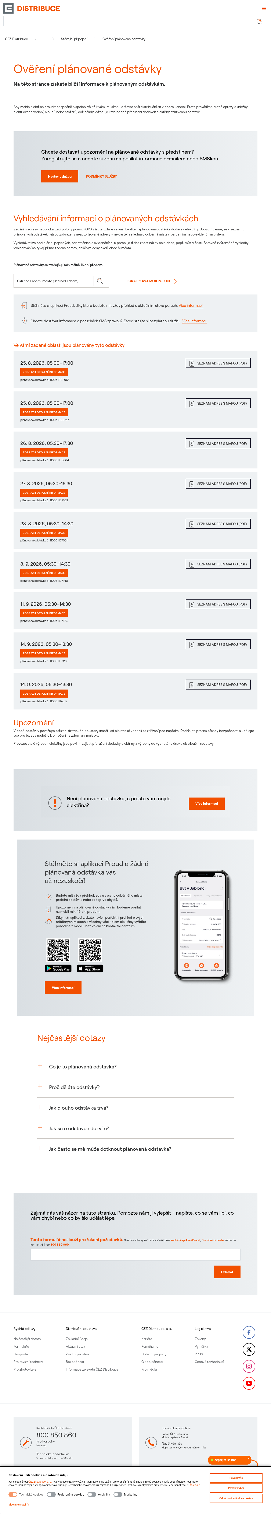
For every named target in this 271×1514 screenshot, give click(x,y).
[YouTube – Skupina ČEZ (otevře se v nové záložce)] (249, 1383)
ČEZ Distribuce (16, 39)
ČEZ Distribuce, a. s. (40, 1481)
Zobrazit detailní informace (44, 372)
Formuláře (21, 1346)
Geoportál (21, 1354)
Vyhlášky (201, 1346)
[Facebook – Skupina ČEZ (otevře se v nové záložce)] (249, 1332)
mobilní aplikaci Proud (185, 1240)
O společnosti (152, 1362)
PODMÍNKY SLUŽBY (101, 176)
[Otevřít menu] (263, 8)
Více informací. (191, 305)
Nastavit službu (60, 176)
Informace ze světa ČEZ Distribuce (92, 1369)
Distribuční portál (213, 1240)
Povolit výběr (236, 1488)
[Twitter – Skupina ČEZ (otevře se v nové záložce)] (249, 1349)
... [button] (44, 39)
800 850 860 (59, 1244)
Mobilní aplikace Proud (175, 1437)
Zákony (200, 1339)
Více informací (17, 1504)
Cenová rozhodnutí (209, 1362)
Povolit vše (236, 1477)
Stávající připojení (74, 39)
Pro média (149, 1369)
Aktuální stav (75, 1346)
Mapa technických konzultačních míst (184, 1447)
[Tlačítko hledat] (260, 21)
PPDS (199, 1354)
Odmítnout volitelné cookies (236, 1498)
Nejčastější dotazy (27, 1339)
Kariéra (146, 1339)
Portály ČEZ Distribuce (175, 1433)
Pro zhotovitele (25, 1369)
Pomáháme (149, 1346)
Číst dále (195, 1485)
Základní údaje (77, 1339)
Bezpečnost (75, 1362)
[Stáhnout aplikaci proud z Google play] (58, 954)
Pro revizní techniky (28, 1362)
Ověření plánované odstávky (123, 39)
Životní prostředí (78, 1354)
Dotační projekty (153, 1354)
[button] (135, 1066)
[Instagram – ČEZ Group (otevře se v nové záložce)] (249, 1366)
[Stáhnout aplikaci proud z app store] (90, 954)
